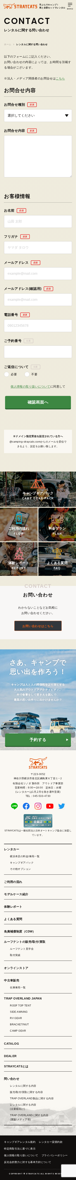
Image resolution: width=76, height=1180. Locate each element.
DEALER (10, 1056)
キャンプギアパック (22, 862)
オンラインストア (16, 968)
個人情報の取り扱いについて (30, 386)
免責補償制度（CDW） (20, 931)
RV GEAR (16, 1018)
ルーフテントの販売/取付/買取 (24, 941)
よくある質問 (13, 919)
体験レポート (13, 906)
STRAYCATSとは (16, 1066)
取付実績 (15, 955)
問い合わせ (11, 1078)
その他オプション (20, 869)
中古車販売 (11, 980)
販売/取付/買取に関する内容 (26, 1092)
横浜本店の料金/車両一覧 (24, 856)
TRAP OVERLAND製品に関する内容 (32, 1098)
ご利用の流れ (13, 881)
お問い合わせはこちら (37, 626)
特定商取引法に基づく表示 (19, 1148)
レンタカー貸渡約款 (50, 1141)
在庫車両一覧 (18, 987)
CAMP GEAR (18, 1030)
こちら (60, 78)
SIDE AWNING (19, 1011)
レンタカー (11, 849)
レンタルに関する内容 (23, 1085)
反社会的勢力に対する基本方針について (27, 1162)
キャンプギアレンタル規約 (19, 1141)
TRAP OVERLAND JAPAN (23, 998)
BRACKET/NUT (19, 1024)
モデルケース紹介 (16, 894)
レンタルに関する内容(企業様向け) (23, 1106)
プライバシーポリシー (55, 1155)
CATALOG (11, 1043)
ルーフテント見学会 (22, 948)
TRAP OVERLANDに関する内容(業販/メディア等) (29, 1117)
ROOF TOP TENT (20, 1005)
